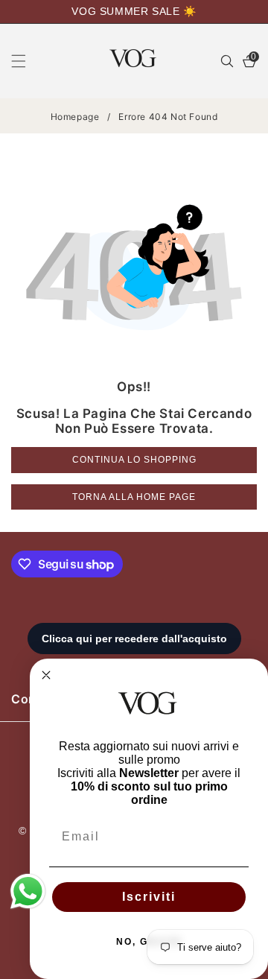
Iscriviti (149, 896)
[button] (27, 61)
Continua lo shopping (134, 459)
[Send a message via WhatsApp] (27, 891)
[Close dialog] (46, 675)
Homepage (75, 116)
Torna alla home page (134, 497)
